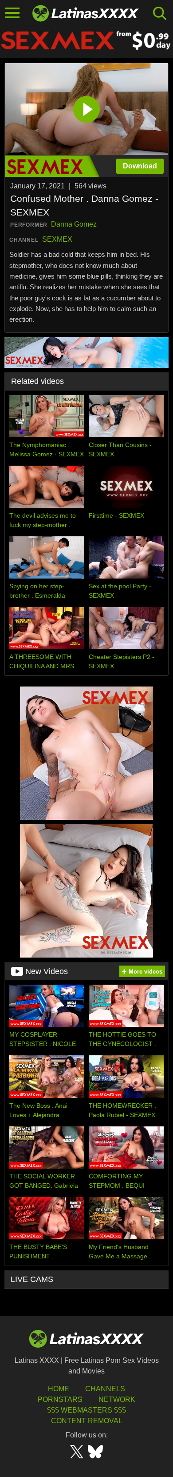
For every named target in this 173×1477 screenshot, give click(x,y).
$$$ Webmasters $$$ (86, 1410)
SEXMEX (57, 239)
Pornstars (60, 1399)
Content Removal (86, 1421)
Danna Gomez (74, 224)
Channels (105, 1389)
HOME (58, 1389)
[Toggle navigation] (12, 13)
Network (116, 1399)
